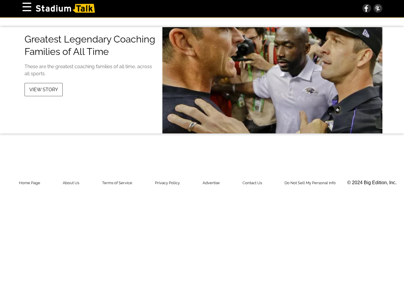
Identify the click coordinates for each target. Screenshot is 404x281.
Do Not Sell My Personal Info (310, 183)
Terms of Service (117, 183)
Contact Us (252, 183)
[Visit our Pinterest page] (376, 9)
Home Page (29, 183)
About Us (71, 183)
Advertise (211, 183)
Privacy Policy (167, 183)
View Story (43, 89)
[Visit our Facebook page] (366, 9)
